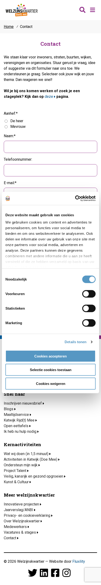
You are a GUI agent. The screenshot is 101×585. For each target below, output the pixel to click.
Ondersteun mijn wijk (21, 465)
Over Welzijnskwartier (22, 521)
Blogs (8, 409)
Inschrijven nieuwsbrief (23, 403)
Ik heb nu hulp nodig (20, 431)
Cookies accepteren (50, 356)
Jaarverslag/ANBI (18, 510)
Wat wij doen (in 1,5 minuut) (26, 454)
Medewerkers (15, 526)
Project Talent (15, 470)
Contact (10, 538)
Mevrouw (18, 126)
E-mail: (9, 183)
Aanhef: (10, 113)
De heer (16, 121)
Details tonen (75, 342)
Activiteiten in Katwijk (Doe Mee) (30, 459)
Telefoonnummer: (18, 159)
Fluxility (78, 561)
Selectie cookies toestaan (50, 370)
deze (49, 96)
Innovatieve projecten (21, 504)
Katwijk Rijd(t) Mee (19, 420)
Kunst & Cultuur (16, 482)
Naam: (9, 136)
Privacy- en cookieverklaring (27, 515)
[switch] (89, 293)
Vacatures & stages (20, 532)
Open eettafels (16, 426)
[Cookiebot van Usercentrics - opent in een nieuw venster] (75, 198)
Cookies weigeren (50, 383)
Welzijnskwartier (22, 10)
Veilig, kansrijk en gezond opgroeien (33, 476)
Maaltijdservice (16, 414)
